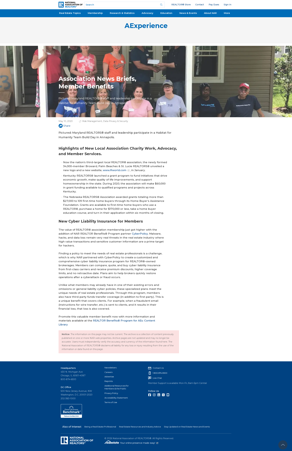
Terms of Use (110, 402)
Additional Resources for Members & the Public (116, 387)
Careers (108, 372)
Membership (95, 13)
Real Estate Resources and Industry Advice (140, 426)
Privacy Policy (111, 393)
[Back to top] (282, 444)
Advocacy (147, 13)
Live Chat (157, 378)
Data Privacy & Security (115, 121)
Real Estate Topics (70, 13)
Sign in (227, 4)
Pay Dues (214, 4)
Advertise (109, 376)
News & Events (188, 13)
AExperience (146, 26)
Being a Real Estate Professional (100, 426)
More (227, 13)
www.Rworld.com (114, 170)
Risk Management (92, 121)
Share (66, 125)
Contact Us (158, 368)
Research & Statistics (122, 13)
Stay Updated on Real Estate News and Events (187, 426)
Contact (199, 4)
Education (166, 13)
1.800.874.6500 (160, 373)
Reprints (108, 381)
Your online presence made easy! (139, 443)
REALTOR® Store (181, 4)
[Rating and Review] (71, 417)
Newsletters (110, 367)
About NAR (210, 13)
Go (161, 5)
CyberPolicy (140, 233)
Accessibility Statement (116, 398)
